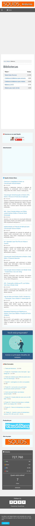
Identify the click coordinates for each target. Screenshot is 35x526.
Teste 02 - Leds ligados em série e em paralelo (17, 382)
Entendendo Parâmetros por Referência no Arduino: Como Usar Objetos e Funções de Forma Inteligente (17, 313)
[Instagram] (20, 502)
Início (5, 61)
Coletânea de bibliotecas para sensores (15, 78)
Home (10, 10)
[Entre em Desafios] (17, 344)
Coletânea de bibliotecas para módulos (15, 81)
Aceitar (5, 523)
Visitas (29, 71)
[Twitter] (15, 502)
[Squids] (17, 441)
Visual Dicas (21, 506)
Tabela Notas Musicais (11, 75)
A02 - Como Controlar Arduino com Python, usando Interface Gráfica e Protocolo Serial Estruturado (15, 213)
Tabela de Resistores (10, 368)
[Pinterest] (24, 502)
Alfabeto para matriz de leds (12, 88)
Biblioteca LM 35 (9, 84)
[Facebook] (11, 502)
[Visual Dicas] (17, 426)
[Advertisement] (17, 33)
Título (6, 71)
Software (8, 61)
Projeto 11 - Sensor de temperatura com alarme (17, 407)
